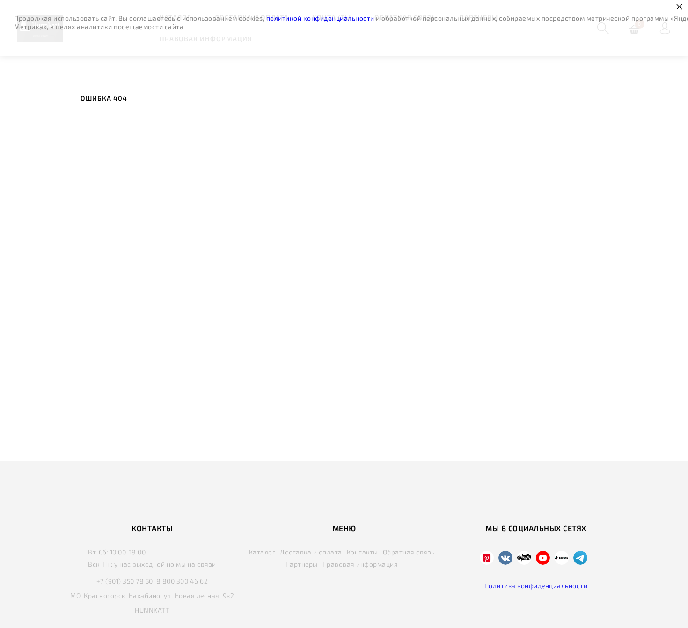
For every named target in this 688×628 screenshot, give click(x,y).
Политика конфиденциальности (536, 586)
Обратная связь (409, 552)
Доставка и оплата (311, 552)
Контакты (362, 552)
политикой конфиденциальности (320, 18)
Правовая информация (360, 564)
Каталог (262, 552)
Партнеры (301, 564)
